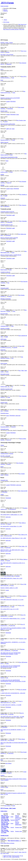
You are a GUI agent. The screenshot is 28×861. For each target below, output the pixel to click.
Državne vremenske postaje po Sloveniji (9, 237)
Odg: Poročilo (24, 726)
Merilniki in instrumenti (6, 298)
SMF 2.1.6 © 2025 (7, 857)
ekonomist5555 (12, 509)
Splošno (2, 174)
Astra (7, 677)
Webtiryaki (5, 855)
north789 (15, 347)
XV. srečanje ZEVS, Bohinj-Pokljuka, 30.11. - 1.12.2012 (13, 618)
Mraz (7, 787)
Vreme (8, 397)
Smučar (12, 831)
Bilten (2, 759)
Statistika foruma (4, 835)
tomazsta (7, 52)
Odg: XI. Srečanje (22, 689)
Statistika (2, 185)
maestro (8, 560)
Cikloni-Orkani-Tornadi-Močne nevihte (9, 157)
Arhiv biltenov (8, 763)
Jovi (3, 639)
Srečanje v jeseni (23, 638)
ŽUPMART (11, 740)
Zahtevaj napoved (4, 142)
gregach (6, 121)
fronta (4, 853)
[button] (4, 6)
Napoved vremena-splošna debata (8, 123)
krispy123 (9, 182)
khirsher (6, 410)
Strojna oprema (4, 363)
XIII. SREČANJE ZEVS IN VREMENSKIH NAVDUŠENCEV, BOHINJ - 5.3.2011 (10, 653)
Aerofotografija (15, 778)
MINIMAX (6, 206)
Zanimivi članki (4, 402)
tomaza (11, 616)
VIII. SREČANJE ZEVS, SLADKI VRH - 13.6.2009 (12, 716)
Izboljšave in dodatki (5, 328)
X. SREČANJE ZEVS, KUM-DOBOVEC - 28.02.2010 (13, 693)
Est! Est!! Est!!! (8, 535)
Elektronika (3, 349)
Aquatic (7, 590)
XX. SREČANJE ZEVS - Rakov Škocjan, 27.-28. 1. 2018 (13, 538)
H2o (1, 853)
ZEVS (2, 69)
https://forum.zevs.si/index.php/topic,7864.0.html (13, 29)
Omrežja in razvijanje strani (6, 389)
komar (17, 114)
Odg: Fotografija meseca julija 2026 (5, 820)
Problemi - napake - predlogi (7, 42)
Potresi (2, 466)
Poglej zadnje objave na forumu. (7, 843)
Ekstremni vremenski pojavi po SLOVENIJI (10, 97)
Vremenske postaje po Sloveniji (7, 211)
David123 (13, 426)
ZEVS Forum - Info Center (8, 808)
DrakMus (3, 839)
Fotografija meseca (5, 413)
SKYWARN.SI (8, 793)
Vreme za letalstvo (4, 780)
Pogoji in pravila (15, 855)
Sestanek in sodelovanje (17, 793)
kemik (7, 853)
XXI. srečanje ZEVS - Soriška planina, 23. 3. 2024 (11, 514)
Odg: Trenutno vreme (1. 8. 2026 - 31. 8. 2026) (5, 827)
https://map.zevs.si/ (22, 24)
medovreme (17, 415)
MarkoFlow (8, 64)
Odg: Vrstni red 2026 (22, 490)
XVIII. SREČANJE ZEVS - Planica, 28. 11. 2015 (11, 578)
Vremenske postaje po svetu (7, 224)
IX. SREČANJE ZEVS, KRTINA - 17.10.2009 (11, 704)
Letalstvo (2, 775)
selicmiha (11, 714)
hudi (13, 77)
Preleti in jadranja (22, 778)
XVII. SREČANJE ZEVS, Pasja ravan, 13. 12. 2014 (12, 599)
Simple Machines (15, 857)
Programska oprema (5, 374)
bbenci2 (10, 296)
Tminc (13, 92)
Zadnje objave (4, 811)
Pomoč (9, 855)
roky (10, 128)
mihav (20, 852)
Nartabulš (17, 576)
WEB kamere (3, 339)
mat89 (7, 128)
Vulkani (2, 445)
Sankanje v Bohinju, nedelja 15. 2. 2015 (9, 587)
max (8, 282)
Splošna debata (8, 778)
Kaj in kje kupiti (4, 313)
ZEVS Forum (7, 2)
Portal (2, 80)
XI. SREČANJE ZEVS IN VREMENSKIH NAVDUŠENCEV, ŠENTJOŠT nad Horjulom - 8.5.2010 (13, 680)
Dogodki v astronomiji (5, 455)
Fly (12, 386)
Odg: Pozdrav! (7, 805)
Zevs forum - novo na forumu (7, 54)
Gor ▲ (21, 855)
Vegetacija (3, 198)
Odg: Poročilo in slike (9, 576)
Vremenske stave (4, 480)
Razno (2, 789)
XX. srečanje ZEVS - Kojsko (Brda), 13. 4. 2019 (11, 526)
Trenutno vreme (4, 110)
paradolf (8, 101)
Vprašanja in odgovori (5, 272)
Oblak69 (9, 524)
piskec (7, 371)
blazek (7, 160)
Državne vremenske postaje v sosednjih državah (11, 254)
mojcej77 (16, 852)
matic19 (9, 773)
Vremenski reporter (5, 429)
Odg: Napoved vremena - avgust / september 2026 (5, 816)
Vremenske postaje (5, 288)
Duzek (12, 585)
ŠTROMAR (13, 101)
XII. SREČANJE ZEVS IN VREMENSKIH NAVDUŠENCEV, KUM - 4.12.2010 (10, 666)
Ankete (2, 494)
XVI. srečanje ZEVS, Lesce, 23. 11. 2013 (10, 609)
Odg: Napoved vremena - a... (14, 840)
